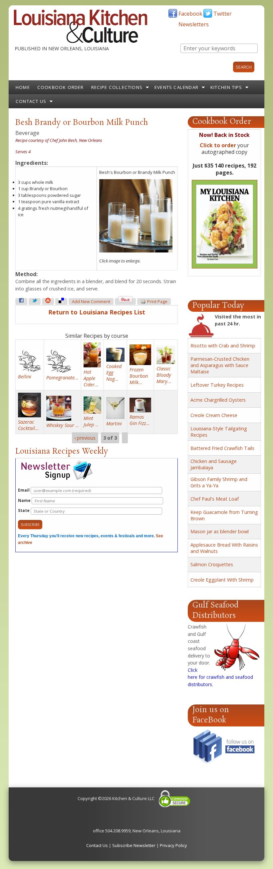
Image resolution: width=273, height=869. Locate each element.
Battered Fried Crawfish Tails (222, 448)
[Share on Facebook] (21, 301)
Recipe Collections (117, 87)
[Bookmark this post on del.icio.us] (61, 301)
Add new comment (91, 301)
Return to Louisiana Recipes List (96, 312)
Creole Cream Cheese (213, 415)
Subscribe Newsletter (133, 845)
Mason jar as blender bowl (219, 531)
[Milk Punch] (135, 251)
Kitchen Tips (226, 87)
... (62, 425)
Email (24, 490)
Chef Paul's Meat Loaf (214, 499)
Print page (157, 301)
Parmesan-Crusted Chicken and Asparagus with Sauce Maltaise (219, 365)
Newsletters (193, 24)
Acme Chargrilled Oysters (218, 400)
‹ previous (85, 438)
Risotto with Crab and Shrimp (222, 345)
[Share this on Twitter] (35, 301)
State (24, 510)
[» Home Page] (80, 41)
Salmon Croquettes (211, 564)
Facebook (190, 13)
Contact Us (31, 101)
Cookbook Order (60, 87)
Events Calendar (176, 87)
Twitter (222, 13)
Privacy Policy (173, 845)
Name (25, 500)
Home (23, 87)
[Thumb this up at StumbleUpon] (48, 301)
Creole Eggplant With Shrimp (222, 580)
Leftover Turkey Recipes (217, 385)
